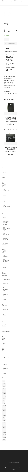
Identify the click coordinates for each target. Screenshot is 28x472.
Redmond (5, 430)
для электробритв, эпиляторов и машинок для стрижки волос (4, 263)
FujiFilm (4, 393)
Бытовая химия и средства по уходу (4, 175)
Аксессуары (4, 283)
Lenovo (4, 415)
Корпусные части (11, 124)
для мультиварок (4, 234)
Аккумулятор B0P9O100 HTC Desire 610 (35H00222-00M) (11, 148)
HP (3, 400)
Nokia (4, 422)
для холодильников (4, 202)
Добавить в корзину (11, 43)
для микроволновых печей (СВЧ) (4, 229)
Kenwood (5, 410)
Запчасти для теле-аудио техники (4, 337)
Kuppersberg (5, 413)
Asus (4, 381)
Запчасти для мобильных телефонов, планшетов (10, 153)
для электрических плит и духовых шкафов (4, 208)
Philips (4, 427)
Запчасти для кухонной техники (4, 215)
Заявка (15, 465)
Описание (7, 48)
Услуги (10, 465)
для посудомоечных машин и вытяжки (4, 192)
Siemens (4, 437)
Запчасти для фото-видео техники (4, 351)
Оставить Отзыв (8, 78)
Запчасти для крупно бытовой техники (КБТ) (4, 183)
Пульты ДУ (4, 344)
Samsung (8, 87)
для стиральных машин (4, 198)
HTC (4, 403)
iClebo (4, 408)
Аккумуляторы (8, 151)
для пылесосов (4, 256)
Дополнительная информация (11, 51)
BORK (4, 383)
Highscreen (5, 398)
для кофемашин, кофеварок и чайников (4, 222)
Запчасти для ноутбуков (4, 304)
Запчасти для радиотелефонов (4, 330)
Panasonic (5, 425)
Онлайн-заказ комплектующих (11, 467)
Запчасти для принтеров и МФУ (4, 323)
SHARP (4, 434)
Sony (4, 439)
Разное (4, 299)
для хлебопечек (4, 242)
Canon (4, 388)
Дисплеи (4, 364)
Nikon (4, 420)
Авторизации (20, 465)
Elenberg (5, 391)
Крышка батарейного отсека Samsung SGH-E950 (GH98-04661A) (11, 118)
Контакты (14, 76)
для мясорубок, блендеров (4, 238)
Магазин (21, 467)
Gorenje (4, 396)
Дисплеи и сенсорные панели (4, 289)
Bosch (4, 386)
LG (3, 417)
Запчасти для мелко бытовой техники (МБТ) (4, 249)
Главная (6, 465)
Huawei (4, 405)
